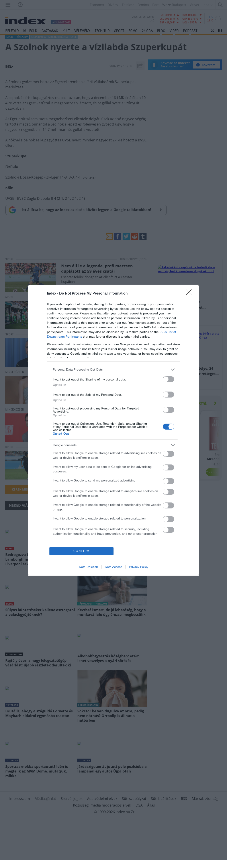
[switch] (168, 379)
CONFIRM (81, 551)
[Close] (190, 293)
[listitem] (113, 369)
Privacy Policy (138, 567)
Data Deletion (88, 567)
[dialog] (113, 430)
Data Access (113, 567)
